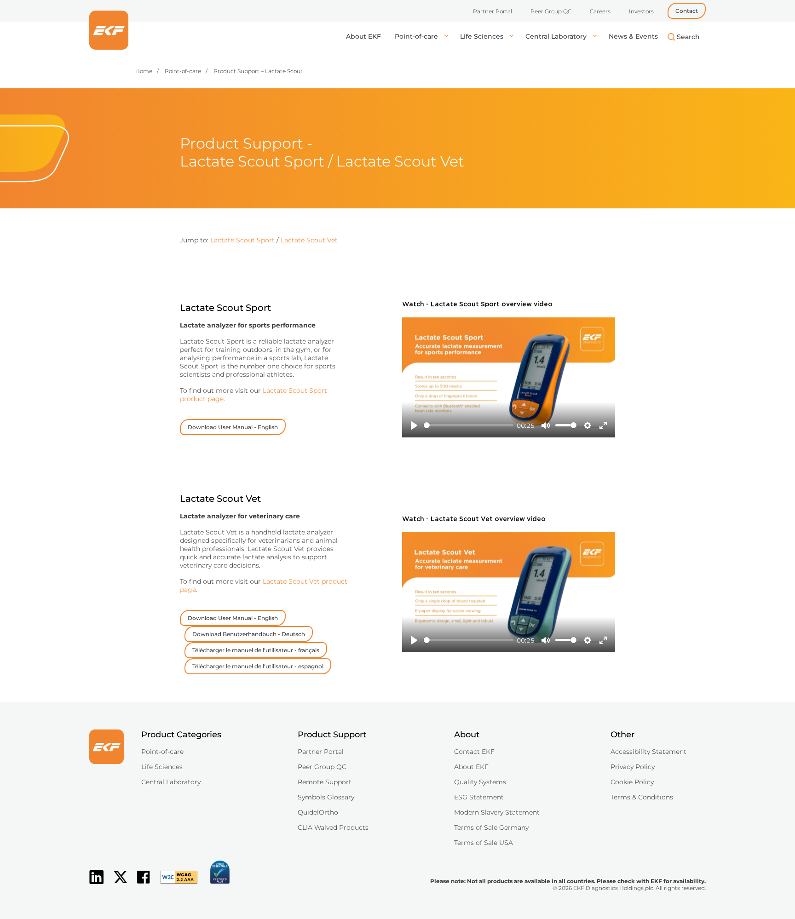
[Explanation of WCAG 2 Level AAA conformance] (174, 884)
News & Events (633, 36)
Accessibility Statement (648, 751)
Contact (686, 10)
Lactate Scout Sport (242, 240)
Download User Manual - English (233, 427)
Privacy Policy (633, 767)
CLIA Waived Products (333, 827)
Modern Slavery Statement (497, 812)
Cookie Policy (632, 782)
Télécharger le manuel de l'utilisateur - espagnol (257, 666)
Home (143, 71)
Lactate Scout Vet (309, 240)
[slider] (468, 425)
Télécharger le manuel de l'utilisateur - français (255, 650)
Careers (600, 11)
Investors (641, 11)
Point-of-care (417, 36)
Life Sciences (482, 36)
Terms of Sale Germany (491, 827)
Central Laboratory (556, 36)
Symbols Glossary (326, 797)
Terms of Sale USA (483, 843)
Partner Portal (492, 11)
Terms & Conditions (642, 797)
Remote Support (324, 782)
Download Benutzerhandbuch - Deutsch (248, 634)
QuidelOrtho (318, 812)
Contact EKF (474, 751)
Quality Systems (480, 782)
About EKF (363, 36)
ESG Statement (479, 797)
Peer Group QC (550, 11)
